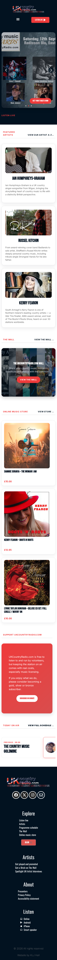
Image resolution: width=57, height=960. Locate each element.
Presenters (23, 891)
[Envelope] (41, 795)
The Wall (8, 339)
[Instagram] (32, 795)
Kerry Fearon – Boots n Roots (18, 540)
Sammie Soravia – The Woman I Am (20, 471)
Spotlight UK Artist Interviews (28, 871)
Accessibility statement (28, 898)
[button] (18, 19)
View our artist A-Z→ (41, 135)
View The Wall (43, 339)
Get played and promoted (26, 864)
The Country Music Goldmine (16, 749)
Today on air (11, 725)
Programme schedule (28, 827)
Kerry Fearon (28, 302)
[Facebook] (16, 795)
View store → (46, 411)
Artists (22, 823)
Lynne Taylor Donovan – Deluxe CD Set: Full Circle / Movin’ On (25, 610)
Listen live (23, 820)
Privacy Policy (24, 894)
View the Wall (28, 379)
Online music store (15, 411)
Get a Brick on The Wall (25, 867)
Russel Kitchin (28, 240)
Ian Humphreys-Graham (28, 178)
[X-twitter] (24, 795)
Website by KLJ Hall (28, 955)
